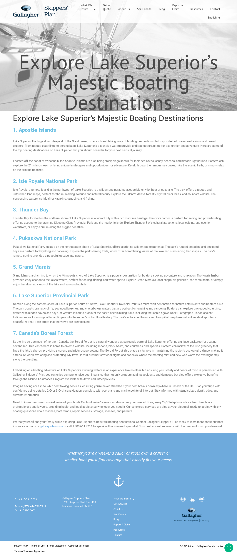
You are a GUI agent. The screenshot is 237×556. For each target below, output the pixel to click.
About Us (124, 9)
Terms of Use (38, 545)
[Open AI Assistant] (228, 547)
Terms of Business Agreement (29, 551)
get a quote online (51, 426)
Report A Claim (177, 7)
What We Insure (86, 7)
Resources (196, 9)
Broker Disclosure (56, 545)
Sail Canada (144, 9)
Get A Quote (107, 7)
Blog (162, 9)
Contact (215, 9)
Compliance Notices (78, 545)
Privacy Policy (21, 545)
